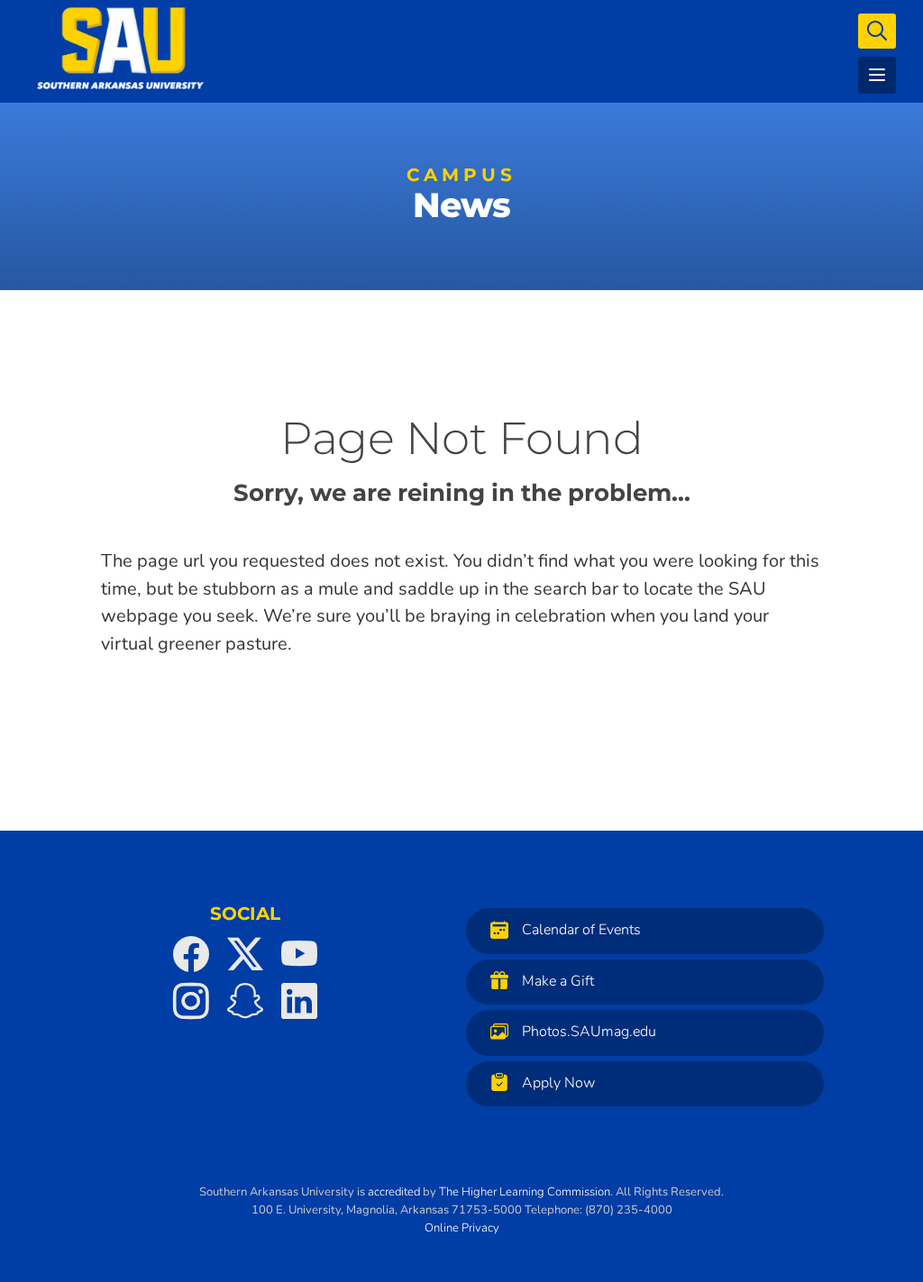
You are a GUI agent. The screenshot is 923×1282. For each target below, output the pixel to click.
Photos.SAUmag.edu (589, 1031)
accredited (394, 1192)
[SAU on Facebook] (191, 954)
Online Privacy (462, 1228)
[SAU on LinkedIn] (299, 1001)
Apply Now (558, 1083)
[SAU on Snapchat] (245, 1001)
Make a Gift (558, 981)
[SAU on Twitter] (245, 954)
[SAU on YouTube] (299, 954)
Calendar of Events (581, 930)
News (461, 198)
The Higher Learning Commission (524, 1192)
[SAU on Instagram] (191, 1001)
